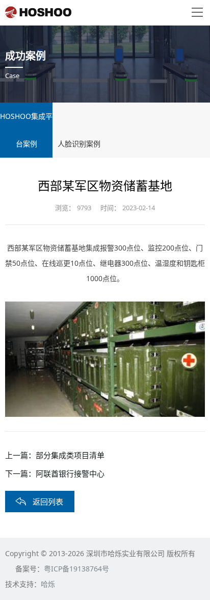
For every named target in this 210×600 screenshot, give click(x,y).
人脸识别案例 (79, 143)
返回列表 (48, 501)
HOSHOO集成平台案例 (26, 129)
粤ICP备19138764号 (76, 568)
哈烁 (48, 584)
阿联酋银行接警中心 (70, 473)
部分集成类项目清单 (70, 455)
